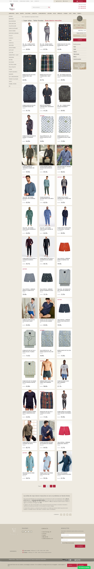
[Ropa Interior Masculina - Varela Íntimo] (14, 7)
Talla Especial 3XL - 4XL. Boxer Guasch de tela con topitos (46, 352)
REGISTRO (60, 1)
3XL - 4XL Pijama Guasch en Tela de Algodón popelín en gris (64, 76)
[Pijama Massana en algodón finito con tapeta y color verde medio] (47, 185)
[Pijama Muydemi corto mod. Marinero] (64, 369)
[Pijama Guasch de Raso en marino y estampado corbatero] (29, 124)
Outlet (74, 49)
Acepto (70, 565)
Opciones (81, 565)
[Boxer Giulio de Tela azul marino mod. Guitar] (64, 32)
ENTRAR (66, 1)
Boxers (22, 13)
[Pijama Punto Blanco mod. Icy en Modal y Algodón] (64, 216)
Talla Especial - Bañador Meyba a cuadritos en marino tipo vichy (29, 290)
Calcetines (27, 13)
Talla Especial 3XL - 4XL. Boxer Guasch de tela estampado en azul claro (46, 137)
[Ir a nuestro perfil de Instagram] (31, 532)
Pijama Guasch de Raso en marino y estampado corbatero (29, 137)
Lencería (49, 13)
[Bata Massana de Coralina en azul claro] (64, 155)
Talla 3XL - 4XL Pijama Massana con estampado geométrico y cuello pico (29, 198)
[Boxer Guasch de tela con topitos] (64, 339)
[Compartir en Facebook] (70, 514)
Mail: (62, 537)
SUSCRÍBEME (80, 546)
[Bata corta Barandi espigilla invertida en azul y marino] (64, 461)
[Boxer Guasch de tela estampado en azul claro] (64, 124)
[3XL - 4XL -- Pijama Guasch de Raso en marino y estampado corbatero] (64, 94)
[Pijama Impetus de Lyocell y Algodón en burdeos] (29, 247)
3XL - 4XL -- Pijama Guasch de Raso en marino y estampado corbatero (63, 106)
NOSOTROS (15, 1)
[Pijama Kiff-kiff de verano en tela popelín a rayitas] (29, 369)
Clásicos (75, 51)
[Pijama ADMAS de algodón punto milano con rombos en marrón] (64, 400)
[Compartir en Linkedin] (64, 514)
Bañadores (11, 13)
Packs (54, 13)
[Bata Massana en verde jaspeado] (29, 461)
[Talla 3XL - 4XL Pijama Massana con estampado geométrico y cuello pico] (29, 185)
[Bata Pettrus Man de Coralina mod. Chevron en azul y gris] (47, 94)
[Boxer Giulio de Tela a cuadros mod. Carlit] (47, 63)
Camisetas (34, 13)
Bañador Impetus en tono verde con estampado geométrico (46, 382)
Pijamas (66, 13)
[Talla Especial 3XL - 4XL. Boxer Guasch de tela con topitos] (47, 339)
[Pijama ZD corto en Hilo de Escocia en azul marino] (47, 308)
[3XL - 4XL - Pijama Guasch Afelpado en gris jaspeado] (47, 32)
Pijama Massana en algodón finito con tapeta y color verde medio (46, 198)
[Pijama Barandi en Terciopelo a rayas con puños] (29, 155)
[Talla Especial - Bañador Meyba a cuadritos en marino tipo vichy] (29, 277)
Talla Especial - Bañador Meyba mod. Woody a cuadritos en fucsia (63, 443)
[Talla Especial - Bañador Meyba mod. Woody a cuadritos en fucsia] (64, 431)
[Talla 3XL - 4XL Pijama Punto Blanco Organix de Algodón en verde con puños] (29, 216)
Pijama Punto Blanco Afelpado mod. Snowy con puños (64, 198)
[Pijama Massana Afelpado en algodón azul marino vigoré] (47, 431)
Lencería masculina (77, 59)
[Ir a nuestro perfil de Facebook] (23, 532)
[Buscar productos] (48, 7)
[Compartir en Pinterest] (61, 514)
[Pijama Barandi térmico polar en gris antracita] (47, 155)
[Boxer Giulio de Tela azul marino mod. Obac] (29, 63)
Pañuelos (59, 13)
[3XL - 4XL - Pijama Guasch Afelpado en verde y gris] (29, 32)
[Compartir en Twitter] (67, 514)
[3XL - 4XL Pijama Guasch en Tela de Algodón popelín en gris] (64, 63)
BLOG (32, 1)
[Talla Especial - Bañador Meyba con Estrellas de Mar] (64, 308)
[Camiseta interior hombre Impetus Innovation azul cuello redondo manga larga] (29, 400)
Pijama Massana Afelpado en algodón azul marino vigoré (46, 443)
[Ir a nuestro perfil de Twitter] (26, 532)
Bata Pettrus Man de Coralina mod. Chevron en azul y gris (46, 106)
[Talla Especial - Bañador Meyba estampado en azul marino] (47, 277)
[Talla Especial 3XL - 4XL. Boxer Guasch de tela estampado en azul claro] (47, 124)
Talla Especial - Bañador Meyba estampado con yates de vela (63, 260)
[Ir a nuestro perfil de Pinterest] (28, 532)
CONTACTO (36, 1)
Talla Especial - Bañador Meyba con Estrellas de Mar (63, 321)
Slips (70, 13)
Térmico (79, 13)
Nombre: (63, 532)
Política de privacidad (69, 543)
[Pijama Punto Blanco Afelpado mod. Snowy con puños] (64, 185)
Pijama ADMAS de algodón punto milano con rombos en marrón (64, 413)
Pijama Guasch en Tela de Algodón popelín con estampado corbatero (29, 106)
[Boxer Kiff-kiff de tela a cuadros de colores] (47, 400)
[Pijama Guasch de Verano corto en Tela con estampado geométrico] (47, 461)
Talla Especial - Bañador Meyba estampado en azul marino (46, 290)
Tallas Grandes (76, 54)
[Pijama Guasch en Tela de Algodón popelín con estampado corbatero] (29, 94)
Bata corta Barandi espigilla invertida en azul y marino (64, 474)
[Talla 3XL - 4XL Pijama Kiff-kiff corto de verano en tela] (64, 277)
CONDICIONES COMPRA (24, 1)
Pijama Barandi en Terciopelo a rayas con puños (28, 168)
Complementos (42, 13)
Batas (17, 13)
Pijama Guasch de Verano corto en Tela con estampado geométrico (46, 474)
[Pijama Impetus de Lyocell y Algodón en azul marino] (47, 247)
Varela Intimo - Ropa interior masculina (18, 559)
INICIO (10, 1)
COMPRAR (80, 39)
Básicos (74, 56)
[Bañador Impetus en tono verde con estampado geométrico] (47, 369)
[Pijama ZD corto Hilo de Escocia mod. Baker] (29, 308)
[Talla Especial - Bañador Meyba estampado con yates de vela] (64, 247)
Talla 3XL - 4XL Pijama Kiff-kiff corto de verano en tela (64, 290)
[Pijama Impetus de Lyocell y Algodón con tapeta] (29, 431)
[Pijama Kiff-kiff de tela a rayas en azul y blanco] (29, 339)
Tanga (74, 13)
